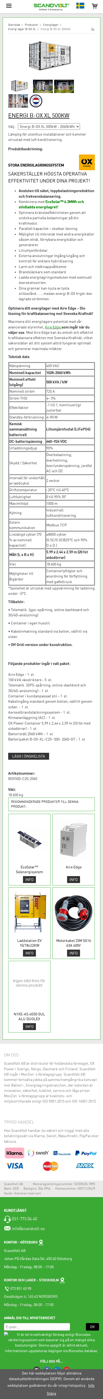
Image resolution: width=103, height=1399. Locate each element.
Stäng (51, 1393)
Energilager (51, 25)
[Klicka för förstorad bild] (51, 57)
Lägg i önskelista (28, 756)
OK (92, 1327)
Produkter (31, 25)
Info (29, 879)
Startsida (14, 25)
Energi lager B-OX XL (22, 29)
